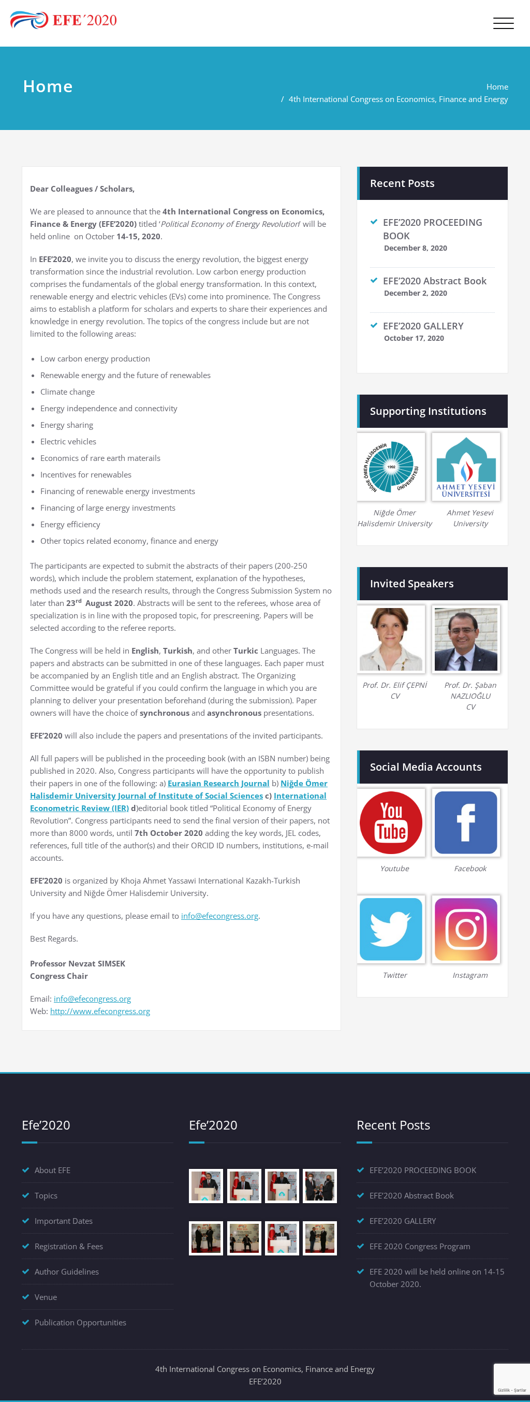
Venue (46, 1297)
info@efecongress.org (219, 915)
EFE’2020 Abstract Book (435, 280)
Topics (46, 1195)
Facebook (470, 868)
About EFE (52, 1170)
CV (394, 696)
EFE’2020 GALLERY (423, 326)
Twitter (394, 975)
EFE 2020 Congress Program (420, 1246)
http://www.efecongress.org (100, 1011)
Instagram (470, 975)
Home (497, 86)
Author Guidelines (67, 1271)
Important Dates (64, 1221)
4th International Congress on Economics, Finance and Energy (398, 99)
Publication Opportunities (80, 1322)
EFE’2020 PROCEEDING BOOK (423, 1170)
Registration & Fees (69, 1246)
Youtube (394, 868)
